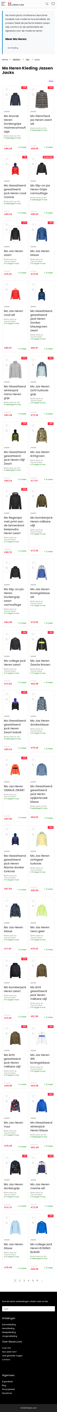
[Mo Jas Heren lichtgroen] (41, 435)
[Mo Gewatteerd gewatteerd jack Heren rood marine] (15, 169)
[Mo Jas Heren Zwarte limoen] (41, 644)
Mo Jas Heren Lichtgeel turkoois (39, 859)
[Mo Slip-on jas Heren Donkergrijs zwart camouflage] (15, 572)
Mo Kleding (13, 48)
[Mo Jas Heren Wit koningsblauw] (41, 1038)
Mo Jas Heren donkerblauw (39, 722)
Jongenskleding (9, 1336)
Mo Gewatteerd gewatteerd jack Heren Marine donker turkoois (15, 863)
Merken (16, 59)
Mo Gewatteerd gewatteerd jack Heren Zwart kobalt (15, 726)
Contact (6, 1359)
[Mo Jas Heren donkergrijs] (15, 1168)
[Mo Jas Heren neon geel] (41, 911)
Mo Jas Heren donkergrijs (13, 1186)
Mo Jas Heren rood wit (13, 313)
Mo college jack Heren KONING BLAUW (41, 1248)
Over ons (6, 1348)
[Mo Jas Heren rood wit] (15, 294)
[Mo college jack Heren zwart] (15, 644)
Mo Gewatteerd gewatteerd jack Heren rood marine (15, 191)
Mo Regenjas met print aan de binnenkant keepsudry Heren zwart (14, 525)
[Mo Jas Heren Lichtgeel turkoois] (41, 839)
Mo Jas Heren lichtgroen (39, 454)
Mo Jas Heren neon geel (39, 929)
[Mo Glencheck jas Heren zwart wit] (41, 99)
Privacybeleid (8, 1389)
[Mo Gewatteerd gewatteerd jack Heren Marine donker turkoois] (15, 839)
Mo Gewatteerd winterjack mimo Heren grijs (15, 392)
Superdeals (7, 1381)
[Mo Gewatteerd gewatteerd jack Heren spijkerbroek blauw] (41, 770)
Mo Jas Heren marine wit (39, 1186)
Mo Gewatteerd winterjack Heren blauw (41, 1126)
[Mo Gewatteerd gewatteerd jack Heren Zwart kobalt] (15, 704)
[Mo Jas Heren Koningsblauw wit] (41, 572)
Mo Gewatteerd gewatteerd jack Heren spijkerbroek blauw (41, 794)
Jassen (7, 111)
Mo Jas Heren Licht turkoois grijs (39, 390)
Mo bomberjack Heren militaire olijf (41, 521)
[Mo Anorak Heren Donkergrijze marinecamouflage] (15, 99)
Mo (27, 59)
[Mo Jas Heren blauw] (41, 234)
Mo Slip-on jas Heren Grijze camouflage (40, 189)
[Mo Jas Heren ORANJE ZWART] (15, 770)
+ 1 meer (22, 1084)
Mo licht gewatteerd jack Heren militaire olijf (38, 993)
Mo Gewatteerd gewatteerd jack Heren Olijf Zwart (15, 458)
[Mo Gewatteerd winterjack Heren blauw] (41, 1106)
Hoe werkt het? (9, 1351)
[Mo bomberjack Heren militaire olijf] (41, 501)
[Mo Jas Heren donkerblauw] (41, 704)
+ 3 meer (22, 147)
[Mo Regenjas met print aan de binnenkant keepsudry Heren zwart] (15, 501)
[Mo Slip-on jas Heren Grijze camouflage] (41, 169)
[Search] (47, 4)
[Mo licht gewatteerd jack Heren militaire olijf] (41, 970)
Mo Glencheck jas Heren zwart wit (41, 120)
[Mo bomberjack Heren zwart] (15, 970)
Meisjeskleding (9, 1332)
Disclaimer (7, 1393)
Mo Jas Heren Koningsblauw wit (40, 593)
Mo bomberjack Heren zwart (15, 989)
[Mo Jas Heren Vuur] (15, 1106)
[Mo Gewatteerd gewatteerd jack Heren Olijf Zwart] (15, 435)
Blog (4, 1385)
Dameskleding (9, 1324)
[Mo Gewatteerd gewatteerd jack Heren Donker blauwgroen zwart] (41, 294)
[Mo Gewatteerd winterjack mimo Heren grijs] (15, 370)
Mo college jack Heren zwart (15, 663)
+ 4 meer (21, 212)
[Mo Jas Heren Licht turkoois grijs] (41, 370)
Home (5, 59)
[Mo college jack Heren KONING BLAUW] (41, 1228)
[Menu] (3, 4)
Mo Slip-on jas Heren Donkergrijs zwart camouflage (14, 597)
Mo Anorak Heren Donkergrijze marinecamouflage (15, 123)
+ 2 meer (22, 272)
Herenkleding (8, 1328)
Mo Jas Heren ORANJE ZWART (14, 788)
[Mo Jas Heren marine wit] (41, 1168)
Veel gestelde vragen (12, 1355)
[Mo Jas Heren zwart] (15, 234)
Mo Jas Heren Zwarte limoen (40, 663)
